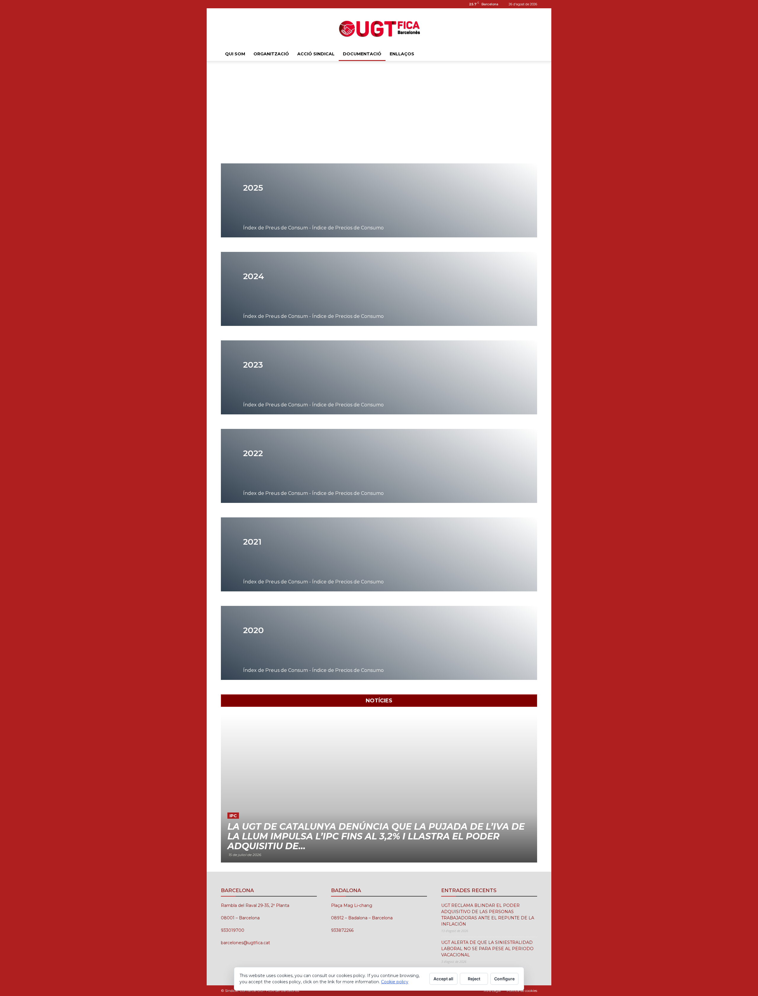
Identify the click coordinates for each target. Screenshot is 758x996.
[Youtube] (244, 4)
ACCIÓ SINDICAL (316, 54)
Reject (474, 978)
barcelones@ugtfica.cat (245, 942)
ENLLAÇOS (402, 54)
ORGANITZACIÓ (271, 54)
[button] (530, 54)
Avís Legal (492, 990)
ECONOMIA (242, 825)
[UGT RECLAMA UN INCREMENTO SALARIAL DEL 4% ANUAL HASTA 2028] (379, 789)
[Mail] (235, 4)
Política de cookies (522, 990)
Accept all (443, 978)
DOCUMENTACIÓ (362, 54)
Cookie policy (394, 981)
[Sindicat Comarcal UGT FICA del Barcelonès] (379, 28)
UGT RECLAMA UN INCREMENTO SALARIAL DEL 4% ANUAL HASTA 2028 (363, 841)
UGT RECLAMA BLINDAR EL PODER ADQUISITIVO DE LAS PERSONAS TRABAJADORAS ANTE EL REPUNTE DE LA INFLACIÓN (487, 915)
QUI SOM (235, 54)
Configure (504, 978)
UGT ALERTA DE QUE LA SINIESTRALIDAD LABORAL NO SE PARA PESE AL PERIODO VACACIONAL (487, 949)
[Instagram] (225, 4)
